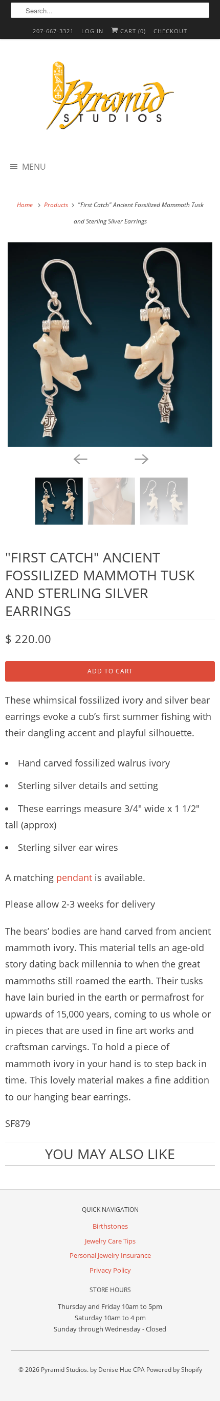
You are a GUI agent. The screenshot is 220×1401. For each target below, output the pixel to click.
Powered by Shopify (174, 1369)
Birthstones (110, 1226)
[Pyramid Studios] (110, 99)
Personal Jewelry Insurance (110, 1255)
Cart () (132, 31)
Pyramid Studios (64, 1369)
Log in (92, 31)
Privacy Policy (110, 1270)
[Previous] (79, 458)
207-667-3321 (53, 31)
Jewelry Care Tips (110, 1241)
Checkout (170, 31)
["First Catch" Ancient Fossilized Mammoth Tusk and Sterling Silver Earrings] (110, 344)
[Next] (140, 458)
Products (57, 204)
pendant (75, 877)
